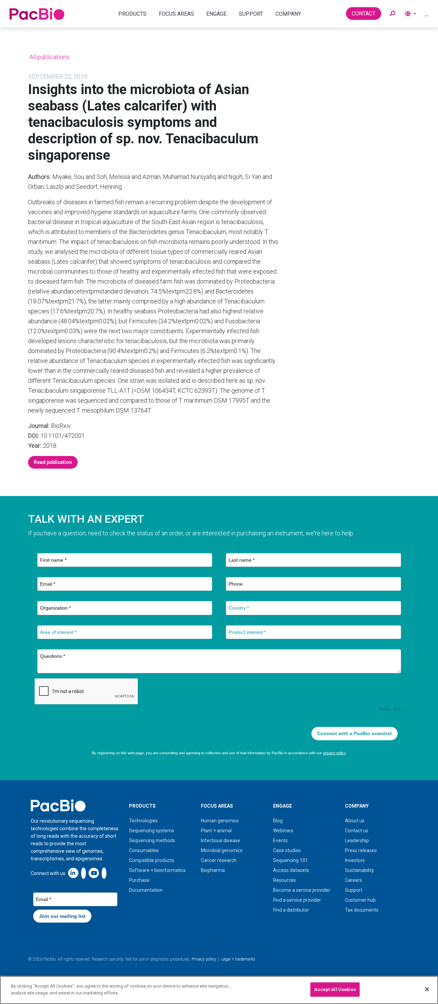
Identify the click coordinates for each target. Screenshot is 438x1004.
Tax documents (361, 910)
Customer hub (360, 900)
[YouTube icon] (94, 872)
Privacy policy (204, 959)
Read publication (53, 462)
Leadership (357, 840)
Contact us (356, 830)
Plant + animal (216, 830)
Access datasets (291, 870)
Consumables (144, 850)
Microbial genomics (222, 850)
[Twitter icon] (83, 872)
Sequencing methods (152, 840)
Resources (284, 880)
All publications (48, 57)
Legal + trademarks (238, 959)
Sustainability (359, 870)
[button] (392, 13)
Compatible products (151, 860)
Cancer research (218, 860)
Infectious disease (220, 840)
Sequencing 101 (290, 860)
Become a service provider (301, 890)
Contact (363, 13)
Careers (353, 880)
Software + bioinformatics (157, 870)
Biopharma (213, 870)
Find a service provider (297, 900)
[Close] (427, 989)
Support (353, 890)
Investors (355, 860)
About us (354, 820)
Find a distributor (291, 910)
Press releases (361, 850)
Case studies (287, 850)
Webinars (283, 830)
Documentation (146, 890)
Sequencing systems (151, 830)
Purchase (139, 880)
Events (280, 840)
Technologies (143, 820)
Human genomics (220, 820)
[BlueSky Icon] (104, 872)
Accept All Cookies (335, 989)
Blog (278, 820)
